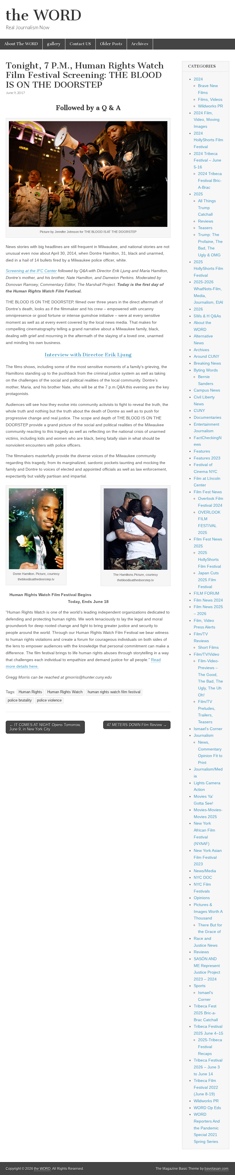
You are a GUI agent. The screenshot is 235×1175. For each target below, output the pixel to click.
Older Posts (111, 44)
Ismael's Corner (208, 728)
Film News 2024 (208, 600)
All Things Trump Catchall (207, 208)
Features (202, 451)
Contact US (80, 44)
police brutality (20, 700)
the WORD (43, 15)
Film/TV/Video (206, 654)
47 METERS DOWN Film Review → (137, 725)
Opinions (202, 897)
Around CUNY (206, 356)
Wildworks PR (210, 106)
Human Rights (30, 692)
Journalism (204, 735)
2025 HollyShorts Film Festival (208, 269)
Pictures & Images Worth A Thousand (208, 911)
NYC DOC (203, 877)
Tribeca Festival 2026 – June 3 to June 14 (208, 1067)
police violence (49, 700)
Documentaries (207, 417)
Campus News (207, 390)
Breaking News (207, 363)
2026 (198, 309)
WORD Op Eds (207, 1107)
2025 (198, 194)
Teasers (205, 227)
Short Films (208, 647)
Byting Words (206, 370)
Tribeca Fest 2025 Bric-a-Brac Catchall (206, 1013)
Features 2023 (207, 458)
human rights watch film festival (114, 692)
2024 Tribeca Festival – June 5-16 (207, 160)
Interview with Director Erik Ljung (88, 354)
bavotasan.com (216, 1169)
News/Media (205, 871)
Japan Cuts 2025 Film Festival (208, 580)
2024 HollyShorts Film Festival (208, 140)
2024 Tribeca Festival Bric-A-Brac (210, 180)
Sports (199, 985)
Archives (139, 44)
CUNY (199, 410)
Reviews (205, 221)
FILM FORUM (206, 593)
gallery (54, 44)
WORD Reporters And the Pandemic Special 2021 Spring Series (207, 1128)
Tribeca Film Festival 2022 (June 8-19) (206, 1087)
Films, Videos (210, 99)
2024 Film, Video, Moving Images (207, 120)
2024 (198, 79)
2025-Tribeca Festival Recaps (210, 1047)
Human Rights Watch (65, 692)
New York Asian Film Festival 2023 (208, 857)
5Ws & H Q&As (207, 316)
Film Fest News (208, 492)
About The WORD (21, 44)
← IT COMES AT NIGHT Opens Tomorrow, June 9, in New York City (45, 727)
